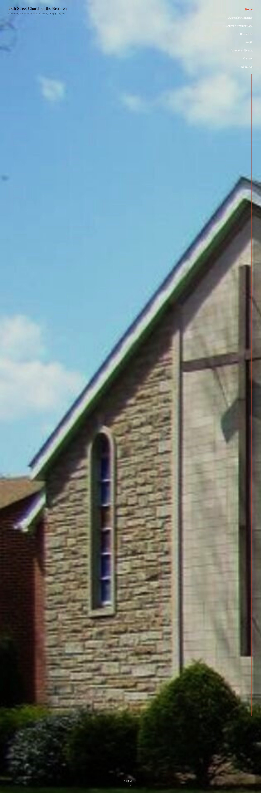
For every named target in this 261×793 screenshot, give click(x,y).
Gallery (248, 58)
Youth (249, 42)
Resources (246, 34)
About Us (247, 66)
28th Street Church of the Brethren (37, 8)
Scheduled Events (242, 50)
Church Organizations (239, 25)
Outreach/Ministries (240, 17)
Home (249, 9)
